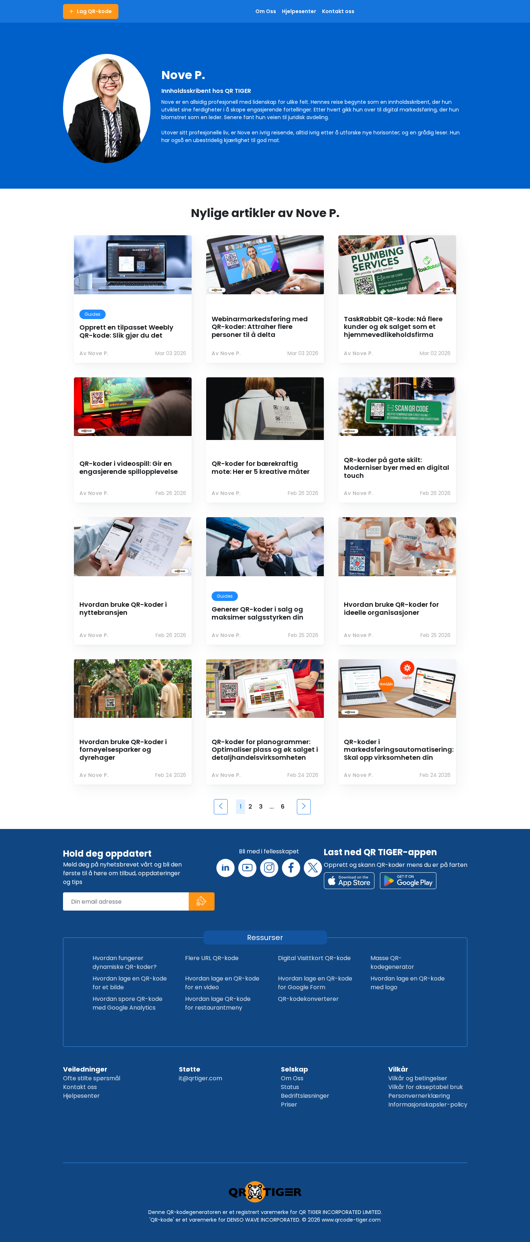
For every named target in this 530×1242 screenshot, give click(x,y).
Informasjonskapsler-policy (427, 1104)
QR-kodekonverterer (308, 999)
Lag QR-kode (94, 11)
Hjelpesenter (81, 1096)
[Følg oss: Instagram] (269, 868)
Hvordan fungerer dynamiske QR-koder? (125, 962)
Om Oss (292, 1078)
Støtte (189, 1069)
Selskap (294, 1069)
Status (290, 1087)
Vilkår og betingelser (417, 1078)
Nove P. (183, 75)
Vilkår (398, 1069)
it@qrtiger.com (200, 1078)
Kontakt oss (80, 1087)
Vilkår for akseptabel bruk (425, 1087)
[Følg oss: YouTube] (247, 868)
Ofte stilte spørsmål (91, 1078)
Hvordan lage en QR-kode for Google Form (315, 982)
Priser (289, 1104)
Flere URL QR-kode (212, 958)
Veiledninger (85, 1069)
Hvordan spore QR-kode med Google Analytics (127, 1003)
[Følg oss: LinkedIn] (225, 868)
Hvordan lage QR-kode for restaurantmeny (218, 1003)
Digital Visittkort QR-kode (314, 958)
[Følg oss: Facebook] (291, 868)
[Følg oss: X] (313, 868)
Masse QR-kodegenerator (392, 962)
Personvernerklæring (419, 1096)
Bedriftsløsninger (305, 1096)
